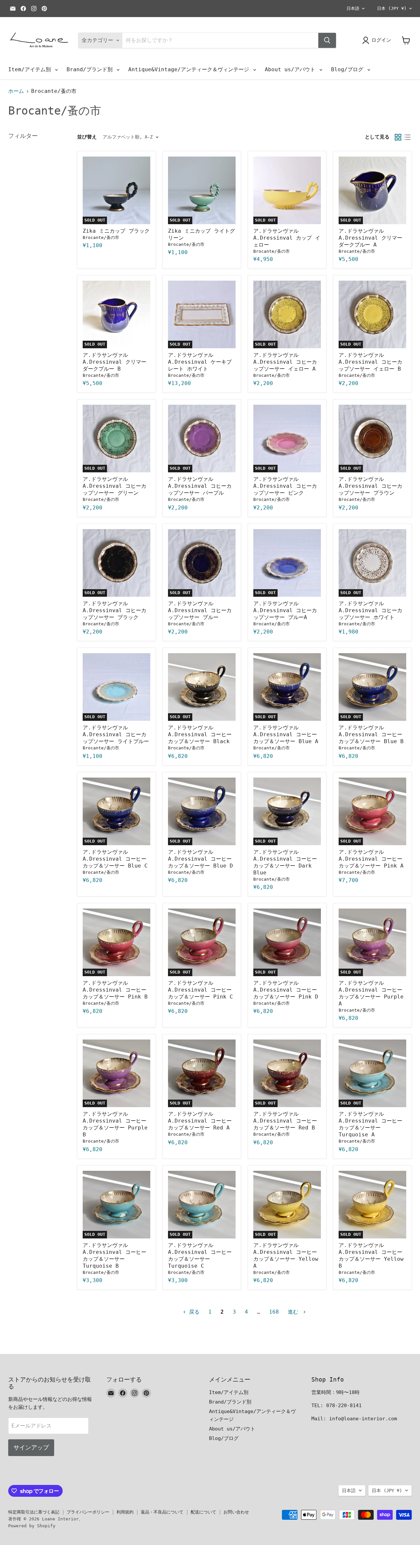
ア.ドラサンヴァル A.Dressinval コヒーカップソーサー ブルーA (285, 610)
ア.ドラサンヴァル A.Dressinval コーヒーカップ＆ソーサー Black (200, 734)
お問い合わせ (236, 1512)
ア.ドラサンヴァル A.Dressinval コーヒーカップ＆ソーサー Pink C (200, 990)
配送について (203, 1512)
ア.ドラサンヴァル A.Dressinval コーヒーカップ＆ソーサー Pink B (115, 990)
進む (295, 1312)
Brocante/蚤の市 (101, 237)
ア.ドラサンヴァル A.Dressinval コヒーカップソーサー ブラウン (370, 486)
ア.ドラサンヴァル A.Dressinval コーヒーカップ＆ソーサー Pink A (371, 859)
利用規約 (125, 1512)
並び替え (87, 137)
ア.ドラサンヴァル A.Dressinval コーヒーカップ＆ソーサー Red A (200, 1121)
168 (274, 1312)
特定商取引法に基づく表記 (33, 1512)
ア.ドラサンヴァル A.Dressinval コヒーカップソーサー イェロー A (285, 362)
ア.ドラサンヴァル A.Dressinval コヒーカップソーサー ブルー (200, 610)
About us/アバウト (292, 69)
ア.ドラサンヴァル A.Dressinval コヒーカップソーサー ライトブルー (116, 734)
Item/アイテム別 (31, 69)
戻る (193, 1312)
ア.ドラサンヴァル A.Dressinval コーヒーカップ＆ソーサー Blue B (371, 734)
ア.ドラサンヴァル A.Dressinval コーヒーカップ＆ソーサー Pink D (285, 990)
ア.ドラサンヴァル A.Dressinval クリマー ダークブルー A (370, 238)
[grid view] (398, 137)
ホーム (16, 91)
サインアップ (31, 1447)
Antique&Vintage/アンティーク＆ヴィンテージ (190, 69)
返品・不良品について (162, 1512)
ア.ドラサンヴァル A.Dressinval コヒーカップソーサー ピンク (285, 486)
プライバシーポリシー (88, 1512)
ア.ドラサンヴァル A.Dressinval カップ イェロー (286, 238)
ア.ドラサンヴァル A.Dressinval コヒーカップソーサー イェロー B (370, 362)
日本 (392, 8)
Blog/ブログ (349, 69)
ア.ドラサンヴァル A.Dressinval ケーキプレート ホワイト (200, 362)
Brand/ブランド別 (91, 69)
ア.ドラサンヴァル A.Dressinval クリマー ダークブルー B (114, 362)
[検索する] (327, 40)
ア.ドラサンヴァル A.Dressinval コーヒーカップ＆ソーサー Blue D (200, 859)
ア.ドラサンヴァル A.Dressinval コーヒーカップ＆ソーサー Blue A (285, 734)
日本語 (352, 8)
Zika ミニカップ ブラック (116, 231)
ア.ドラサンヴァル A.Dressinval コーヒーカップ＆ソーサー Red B (285, 1121)
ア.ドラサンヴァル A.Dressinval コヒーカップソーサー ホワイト (370, 610)
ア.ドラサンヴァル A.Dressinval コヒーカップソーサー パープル (200, 486)
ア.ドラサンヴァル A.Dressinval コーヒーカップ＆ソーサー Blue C (115, 859)
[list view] (407, 137)
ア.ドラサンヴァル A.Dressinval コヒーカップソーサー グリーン (114, 486)
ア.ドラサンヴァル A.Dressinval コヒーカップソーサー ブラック (114, 610)
